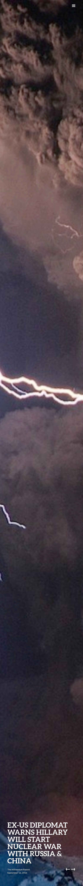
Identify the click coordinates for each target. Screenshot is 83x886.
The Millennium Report (18, 869)
